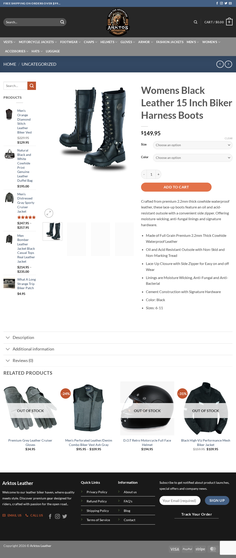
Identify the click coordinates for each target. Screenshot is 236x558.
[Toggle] (7, 338)
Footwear (69, 42)
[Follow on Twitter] (225, 3)
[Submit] (62, 22)
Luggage (53, 51)
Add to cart (176, 187)
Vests (7, 42)
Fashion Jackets (169, 42)
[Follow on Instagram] (221, 3)
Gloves (126, 42)
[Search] (195, 22)
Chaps (89, 42)
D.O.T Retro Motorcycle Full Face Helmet (147, 442)
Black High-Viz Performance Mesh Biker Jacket (205, 442)
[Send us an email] (230, 3)
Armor (144, 42)
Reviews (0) (23, 360)
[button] (218, 22)
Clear (229, 138)
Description (23, 337)
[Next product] (220, 64)
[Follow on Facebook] (217, 3)
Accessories (15, 51)
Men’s (191, 42)
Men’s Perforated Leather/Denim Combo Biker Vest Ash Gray (88, 442)
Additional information (33, 349)
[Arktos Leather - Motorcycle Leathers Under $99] (118, 22)
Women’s (209, 42)
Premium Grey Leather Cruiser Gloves (30, 442)
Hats (35, 51)
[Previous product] (228, 64)
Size (144, 144)
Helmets (107, 42)
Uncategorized (39, 64)
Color (144, 157)
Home (9, 64)
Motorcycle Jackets (36, 42)
